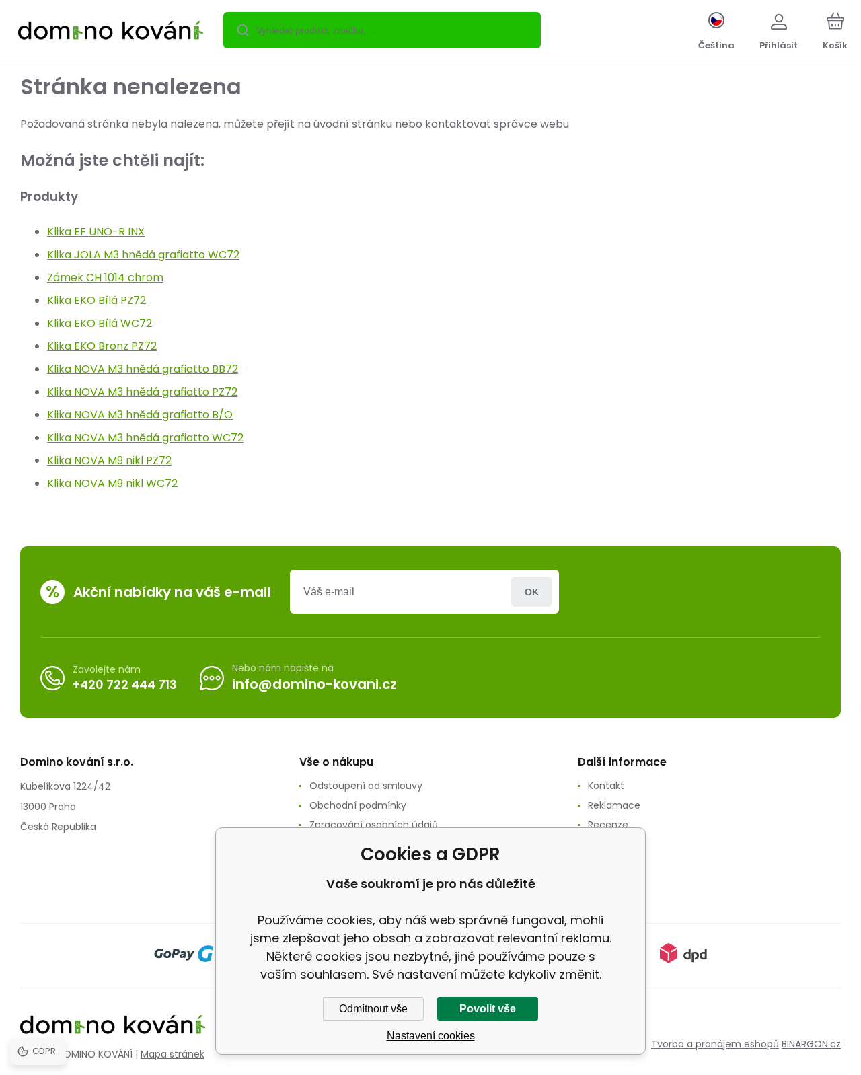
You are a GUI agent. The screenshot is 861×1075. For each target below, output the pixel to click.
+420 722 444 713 (125, 684)
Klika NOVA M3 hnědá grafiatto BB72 (142, 369)
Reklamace (614, 805)
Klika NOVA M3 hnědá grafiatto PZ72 (142, 392)
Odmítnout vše (373, 1008)
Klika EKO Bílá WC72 (99, 323)
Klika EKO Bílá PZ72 (96, 300)
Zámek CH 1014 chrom (105, 277)
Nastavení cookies (431, 1035)
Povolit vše (487, 1008)
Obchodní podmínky (357, 805)
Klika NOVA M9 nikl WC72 (112, 483)
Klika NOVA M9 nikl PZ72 (109, 460)
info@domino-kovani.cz (314, 684)
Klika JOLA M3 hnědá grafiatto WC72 (143, 254)
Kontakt (606, 785)
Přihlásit (531, 592)
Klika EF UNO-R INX (96, 231)
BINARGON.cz (811, 1044)
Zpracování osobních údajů (373, 824)
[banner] (110, 32)
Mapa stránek (172, 1054)
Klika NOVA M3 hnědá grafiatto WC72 (145, 437)
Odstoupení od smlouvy (365, 785)
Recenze (608, 824)
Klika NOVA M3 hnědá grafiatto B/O (140, 414)
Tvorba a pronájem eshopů (715, 1044)
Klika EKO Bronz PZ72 (102, 346)
